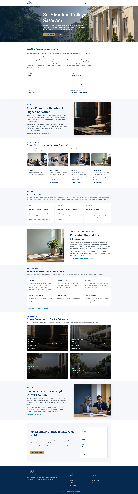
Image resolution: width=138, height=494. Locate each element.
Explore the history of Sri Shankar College (38, 133)
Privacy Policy (95, 480)
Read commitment (97, 182)
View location (74, 375)
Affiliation (94, 3)
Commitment (108, 3)
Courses (80, 3)
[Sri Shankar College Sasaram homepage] (30, 3)
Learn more (31, 375)
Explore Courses (49, 34)
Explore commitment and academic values (81, 258)
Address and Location (97, 478)
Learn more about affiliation (34, 414)
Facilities (101, 3)
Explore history (32, 348)
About (59, 34)
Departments (87, 3)
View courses (31, 180)
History (74, 3)
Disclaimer (94, 482)
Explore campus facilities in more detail (37, 308)
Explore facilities (75, 348)
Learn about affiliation (76, 182)
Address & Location (77, 370)
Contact (94, 475)
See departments (54, 182)
